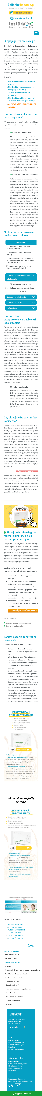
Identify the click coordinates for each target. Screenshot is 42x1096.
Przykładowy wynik (15, 1068)
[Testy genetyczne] (23, 610)
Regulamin (12, 1047)
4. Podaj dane (13, 308)
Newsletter (12, 1070)
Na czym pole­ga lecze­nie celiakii (18, 623)
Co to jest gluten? (12, 985)
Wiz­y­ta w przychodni (22, 284)
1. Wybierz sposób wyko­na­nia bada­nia (18, 277)
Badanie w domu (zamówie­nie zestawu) (21, 289)
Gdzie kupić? (10, 993)
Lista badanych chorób (16, 1066)
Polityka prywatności (16, 1049)
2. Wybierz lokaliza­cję (16, 297)
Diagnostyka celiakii (10, 951)
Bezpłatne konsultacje (16, 1042)
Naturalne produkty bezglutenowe (18, 989)
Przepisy (9, 1004)
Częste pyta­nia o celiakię (15, 626)
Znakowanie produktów (14, 997)
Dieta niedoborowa (13, 1000)
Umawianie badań (14, 1040)
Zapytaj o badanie (23, 1093)
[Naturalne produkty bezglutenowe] (5, 626)
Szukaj (30, 945)
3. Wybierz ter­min (15, 302)
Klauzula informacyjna (16, 1045)
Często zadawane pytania (17, 1064)
